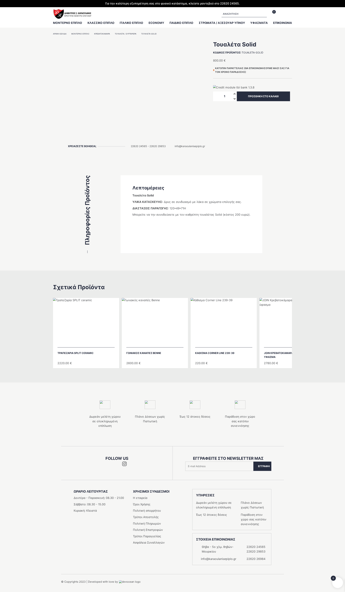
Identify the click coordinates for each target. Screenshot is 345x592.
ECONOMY (156, 23)
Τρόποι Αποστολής (146, 517)
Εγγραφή (264, 466)
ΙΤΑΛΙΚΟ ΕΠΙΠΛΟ (131, 23)
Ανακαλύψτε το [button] (88, 342)
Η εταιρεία (140, 498)
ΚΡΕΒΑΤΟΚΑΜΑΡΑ (102, 34)
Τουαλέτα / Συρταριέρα (125, 34)
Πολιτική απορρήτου (147, 510)
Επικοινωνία (282, 23)
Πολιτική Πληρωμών (147, 523)
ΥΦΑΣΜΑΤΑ (259, 23)
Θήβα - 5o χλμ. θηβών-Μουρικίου (217, 549)
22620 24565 (139, 146)
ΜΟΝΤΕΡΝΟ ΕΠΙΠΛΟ (67, 23)
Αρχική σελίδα (59, 34)
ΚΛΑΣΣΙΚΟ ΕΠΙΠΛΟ (101, 23)
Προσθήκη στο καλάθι (263, 96)
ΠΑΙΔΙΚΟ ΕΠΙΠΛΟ (181, 23)
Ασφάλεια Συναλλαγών (149, 542)
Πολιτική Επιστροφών (148, 530)
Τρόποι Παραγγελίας (147, 536)
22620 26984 (256, 559)
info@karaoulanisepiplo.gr (190, 146)
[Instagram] (124, 465)
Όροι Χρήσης (141, 504)
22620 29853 (158, 146)
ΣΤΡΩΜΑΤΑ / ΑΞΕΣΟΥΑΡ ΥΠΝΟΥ (222, 23)
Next (299, 331)
